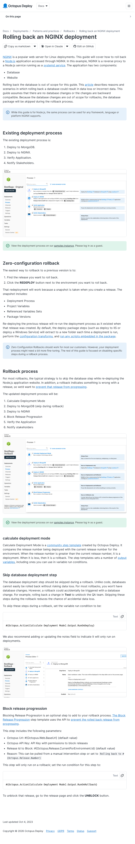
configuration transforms (36, 336)
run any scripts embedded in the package (87, 336)
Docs (6, 30)
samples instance (64, 245)
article (89, 84)
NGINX (7, 57)
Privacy (50, 830)
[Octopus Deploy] (17, 6)
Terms (70, 830)
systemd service (54, 65)
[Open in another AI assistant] (67, 46)
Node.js (10, 61)
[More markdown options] (35, 46)
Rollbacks (69, 30)
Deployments (20, 30)
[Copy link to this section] (65, 132)
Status (80, 830)
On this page (13, 16)
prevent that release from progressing (61, 387)
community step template (64, 545)
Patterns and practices (46, 30)
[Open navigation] (126, 6)
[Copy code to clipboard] (122, 616)
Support (91, 830)
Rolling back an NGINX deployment (99, 30)
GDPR (60, 830)
